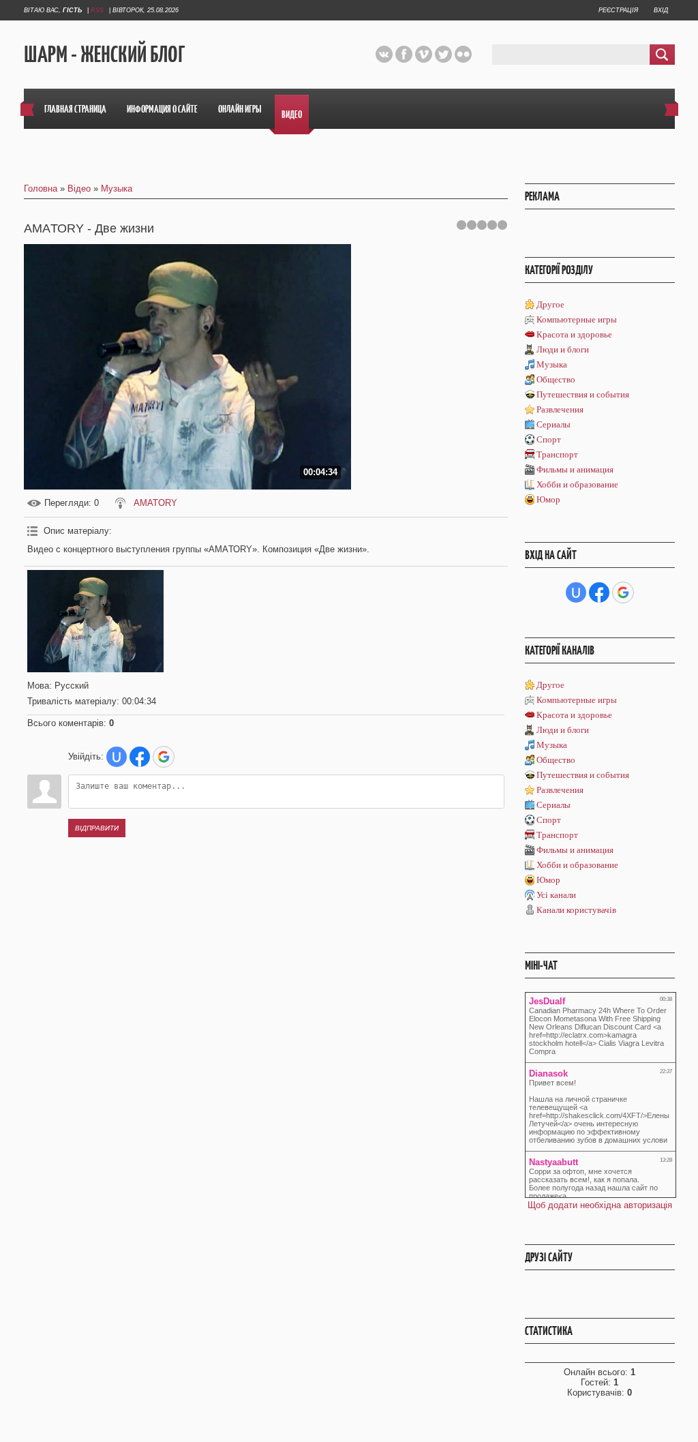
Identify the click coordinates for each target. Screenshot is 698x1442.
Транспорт (557, 454)
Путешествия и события (582, 394)
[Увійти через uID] (116, 757)
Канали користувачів (576, 910)
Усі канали (556, 895)
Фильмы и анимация (574, 469)
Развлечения (559, 409)
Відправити (97, 828)
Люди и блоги (562, 349)
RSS (97, 10)
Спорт (548, 439)
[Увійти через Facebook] (140, 757)
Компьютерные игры (576, 319)
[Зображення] (95, 621)
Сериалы (553, 424)
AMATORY (155, 503)
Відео (79, 188)
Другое (550, 304)
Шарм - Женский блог (104, 55)
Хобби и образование (577, 484)
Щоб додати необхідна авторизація (600, 1205)
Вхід (661, 10)
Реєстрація (618, 10)
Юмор (548, 499)
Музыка (116, 188)
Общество (555, 379)
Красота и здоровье (574, 334)
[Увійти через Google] (163, 757)
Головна (40, 188)
